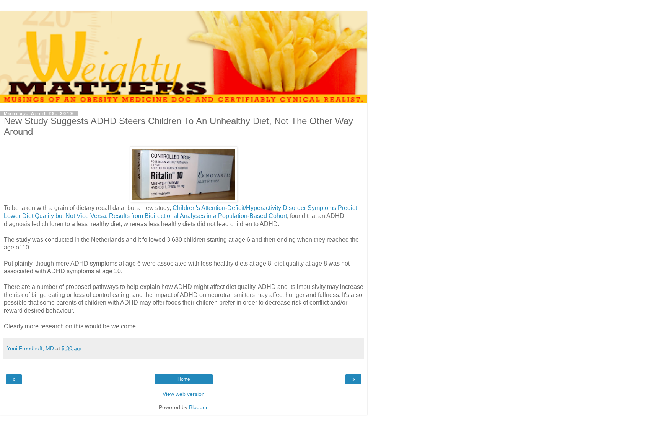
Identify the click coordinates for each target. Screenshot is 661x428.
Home (183, 379)
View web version (184, 394)
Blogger (198, 407)
